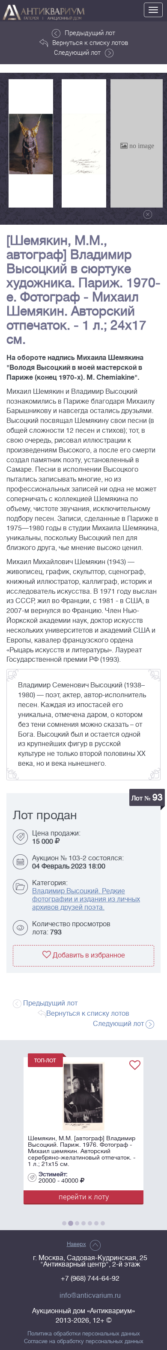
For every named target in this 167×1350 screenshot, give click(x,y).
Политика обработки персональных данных (83, 1334)
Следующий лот (77, 52)
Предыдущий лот (90, 32)
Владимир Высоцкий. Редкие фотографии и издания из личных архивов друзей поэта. (86, 899)
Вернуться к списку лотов (90, 42)
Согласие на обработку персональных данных (83, 1341)
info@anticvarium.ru (90, 1295)
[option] (30, 143)
